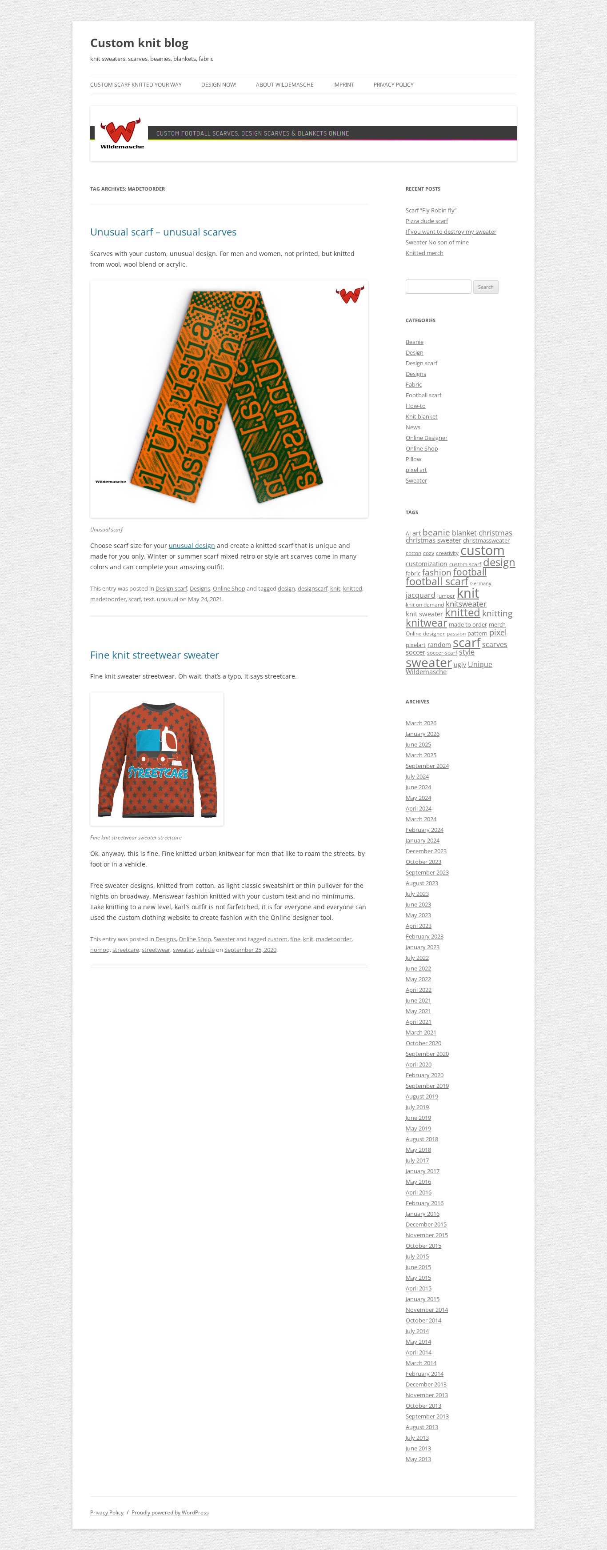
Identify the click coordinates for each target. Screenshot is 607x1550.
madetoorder (108, 599)
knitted (352, 588)
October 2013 (423, 1406)
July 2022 (417, 958)
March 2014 (421, 1363)
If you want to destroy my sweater (451, 232)
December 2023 (426, 851)
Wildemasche (426, 671)
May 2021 (418, 1011)
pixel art (416, 470)
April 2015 (418, 1288)
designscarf (312, 588)
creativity (447, 553)
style (467, 652)
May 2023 (418, 915)
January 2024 (422, 840)
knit (335, 588)
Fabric (414, 384)
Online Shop (229, 588)
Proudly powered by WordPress (170, 1512)
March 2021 (421, 1032)
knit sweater (424, 613)
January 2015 (422, 1299)
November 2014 (427, 1310)
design (286, 588)
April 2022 (418, 990)
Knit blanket (422, 416)
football (470, 572)
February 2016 (424, 1203)
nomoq (100, 950)
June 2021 (418, 1000)
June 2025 (418, 744)
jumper (446, 595)
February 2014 (424, 1374)
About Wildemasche (285, 84)
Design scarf (171, 588)
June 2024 (418, 787)
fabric (413, 573)
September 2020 (427, 1054)
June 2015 (418, 1267)
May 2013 (418, 1459)
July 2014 (417, 1331)
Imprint (343, 84)
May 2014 (418, 1342)
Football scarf (423, 395)
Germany (480, 583)
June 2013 (418, 1448)
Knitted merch (424, 253)
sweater (183, 950)
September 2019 (427, 1086)
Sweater (224, 939)
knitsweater (466, 604)
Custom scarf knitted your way (136, 84)
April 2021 (418, 1022)
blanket (464, 533)
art (416, 532)
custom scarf (465, 564)
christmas (495, 532)
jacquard (420, 595)
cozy (428, 553)
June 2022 (418, 968)
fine (295, 939)
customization (426, 563)
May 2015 (418, 1278)
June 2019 (418, 1118)
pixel (498, 632)
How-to (416, 406)
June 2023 (418, 904)
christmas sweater (433, 539)
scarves (494, 644)
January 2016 (422, 1214)
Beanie (414, 342)
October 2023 (423, 862)
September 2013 (427, 1416)
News (413, 427)
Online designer (425, 633)
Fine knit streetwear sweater (154, 654)
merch (497, 624)
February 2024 (424, 830)
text (149, 599)
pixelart (416, 645)
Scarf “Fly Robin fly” (431, 210)
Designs (200, 588)
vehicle (205, 950)
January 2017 (422, 1171)
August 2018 (422, 1139)
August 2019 (422, 1096)
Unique (480, 664)
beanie (436, 532)
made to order (468, 624)
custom (278, 939)
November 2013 (427, 1395)
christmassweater (486, 540)
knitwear (426, 622)
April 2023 (418, 926)
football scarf (437, 581)
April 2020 (418, 1064)
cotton (413, 553)
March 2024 (421, 819)
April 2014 (418, 1352)
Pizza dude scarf (427, 221)
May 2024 (418, 798)
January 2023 (422, 947)
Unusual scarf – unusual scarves (163, 231)
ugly (460, 664)
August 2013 (422, 1427)
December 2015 (426, 1224)
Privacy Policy (394, 84)
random (439, 644)
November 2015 (427, 1235)
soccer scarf (442, 652)
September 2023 (427, 872)
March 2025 (421, 755)
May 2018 (418, 1150)
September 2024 (427, 766)
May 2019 (418, 1128)
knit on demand (425, 604)
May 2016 (418, 1182)
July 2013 (417, 1438)
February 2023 (424, 936)
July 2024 (417, 776)
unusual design (192, 545)
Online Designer (426, 438)
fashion (436, 572)
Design (414, 352)
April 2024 (418, 808)
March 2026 (421, 723)
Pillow (413, 459)
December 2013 (426, 1384)
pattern (477, 633)
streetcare (125, 950)
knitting (497, 613)
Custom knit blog (139, 43)
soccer (415, 651)
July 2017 (417, 1160)
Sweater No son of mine (437, 242)
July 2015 (417, 1256)
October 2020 (423, 1043)
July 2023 (417, 894)
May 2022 (418, 979)
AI (408, 533)
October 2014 (423, 1320)
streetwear (156, 950)
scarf (134, 599)
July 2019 (417, 1107)
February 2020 (424, 1075)
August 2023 (422, 883)
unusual (167, 599)
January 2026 (422, 734)
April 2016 (418, 1192)
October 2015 (423, 1246)
